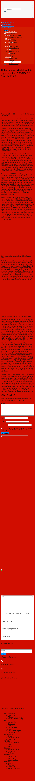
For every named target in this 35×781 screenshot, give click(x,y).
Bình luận (4, 403)
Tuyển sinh (11, 753)
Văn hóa (7, 46)
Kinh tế (7, 35)
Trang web (4, 425)
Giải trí (10, 746)
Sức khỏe (8, 53)
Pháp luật (11, 60)
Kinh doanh (11, 724)
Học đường (11, 751)
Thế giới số (11, 732)
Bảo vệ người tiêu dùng (15, 718)
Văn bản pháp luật (14, 64)
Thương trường (13, 727)
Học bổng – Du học (14, 51)
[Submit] (5, 11)
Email (3, 421)
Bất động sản (9, 42)
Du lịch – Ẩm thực (14, 48)
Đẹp (9, 744)
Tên (2, 418)
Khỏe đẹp (11, 758)
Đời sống (8, 57)
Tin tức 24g (11, 766)
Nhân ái (11, 58)
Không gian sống (13, 46)
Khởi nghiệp (12, 37)
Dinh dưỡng (12, 55)
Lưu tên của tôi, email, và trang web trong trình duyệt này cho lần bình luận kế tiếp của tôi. (16, 429)
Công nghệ (8, 39)
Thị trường (12, 33)
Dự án (10, 44)
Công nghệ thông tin (14, 40)
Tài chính (11, 725)
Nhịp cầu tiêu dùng (11, 32)
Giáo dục (8, 49)
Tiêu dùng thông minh (15, 35)
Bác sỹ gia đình (13, 760)
